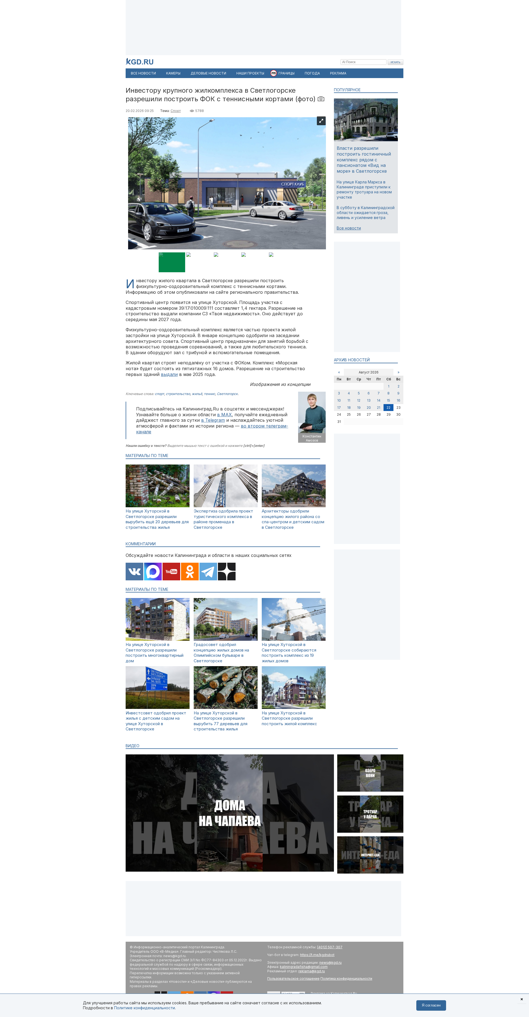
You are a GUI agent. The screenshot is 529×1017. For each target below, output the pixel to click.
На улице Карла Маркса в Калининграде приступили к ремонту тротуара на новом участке (364, 189)
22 (388, 407)
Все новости (349, 228)
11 (348, 400)
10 (339, 400)
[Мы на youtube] (171, 572)
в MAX (224, 414)
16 (398, 400)
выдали (169, 374)
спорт (159, 394)
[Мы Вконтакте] (134, 572)
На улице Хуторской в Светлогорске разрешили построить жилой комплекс (289, 718)
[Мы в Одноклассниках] (190, 572)
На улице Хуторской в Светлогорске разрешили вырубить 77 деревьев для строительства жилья (220, 721)
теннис (209, 394)
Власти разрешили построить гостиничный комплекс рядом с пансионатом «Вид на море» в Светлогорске (364, 159)
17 (339, 407)
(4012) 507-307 (329, 947)
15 (388, 400)
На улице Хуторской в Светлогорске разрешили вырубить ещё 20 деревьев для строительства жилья (157, 519)
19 (359, 407)
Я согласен (431, 1005)
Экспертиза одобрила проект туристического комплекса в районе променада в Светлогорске (223, 519)
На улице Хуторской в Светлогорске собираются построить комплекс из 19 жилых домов (289, 652)
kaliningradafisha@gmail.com (304, 967)
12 (358, 400)
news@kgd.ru (330, 962)
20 (369, 407)
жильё (197, 394)
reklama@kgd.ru (311, 971)
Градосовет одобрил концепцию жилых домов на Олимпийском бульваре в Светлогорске (221, 652)
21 (378, 407)
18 (349, 407)
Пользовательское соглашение (293, 978)
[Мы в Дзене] (227, 572)
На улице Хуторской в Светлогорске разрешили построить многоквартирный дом (154, 652)
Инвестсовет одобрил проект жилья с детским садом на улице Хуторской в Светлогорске (156, 721)
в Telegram (213, 420)
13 (369, 400)
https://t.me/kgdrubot (317, 955)
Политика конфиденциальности (346, 978)
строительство (178, 394)
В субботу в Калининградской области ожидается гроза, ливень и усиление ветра (366, 212)
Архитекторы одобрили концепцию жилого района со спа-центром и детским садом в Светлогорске (293, 519)
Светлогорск (227, 394)
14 (378, 400)
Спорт (176, 111)
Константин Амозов (312, 438)
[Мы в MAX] (153, 572)
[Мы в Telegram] (208, 572)
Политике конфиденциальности (144, 1007)
